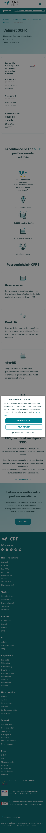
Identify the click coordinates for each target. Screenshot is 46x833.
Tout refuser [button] (24, 427)
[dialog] (23, 416)
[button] (23, 432)
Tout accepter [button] (23, 421)
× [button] (41, 398)
